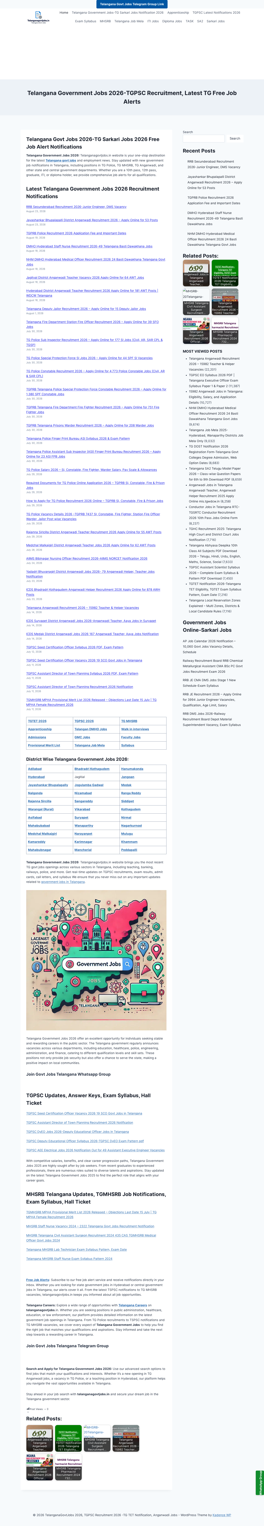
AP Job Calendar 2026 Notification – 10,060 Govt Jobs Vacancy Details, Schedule (209, 646)
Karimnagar (83, 842)
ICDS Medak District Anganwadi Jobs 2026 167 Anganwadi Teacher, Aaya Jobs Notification (92, 634)
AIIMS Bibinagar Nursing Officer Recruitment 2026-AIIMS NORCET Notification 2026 (86, 558)
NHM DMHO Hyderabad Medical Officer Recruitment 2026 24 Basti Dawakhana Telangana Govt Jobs (212, 239)
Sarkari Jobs (216, 21)
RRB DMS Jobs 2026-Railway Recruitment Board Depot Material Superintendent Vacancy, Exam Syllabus (212, 719)
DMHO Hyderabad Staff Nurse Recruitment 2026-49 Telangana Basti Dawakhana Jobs (89, 246)
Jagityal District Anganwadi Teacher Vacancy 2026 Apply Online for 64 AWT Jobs (85, 277)
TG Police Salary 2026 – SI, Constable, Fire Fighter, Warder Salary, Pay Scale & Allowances (91, 470)
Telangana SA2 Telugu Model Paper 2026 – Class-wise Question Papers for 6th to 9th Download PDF (215, 474)
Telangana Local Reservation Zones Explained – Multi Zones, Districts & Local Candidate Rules (214, 606)
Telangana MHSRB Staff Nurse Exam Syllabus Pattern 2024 (69, 1258)
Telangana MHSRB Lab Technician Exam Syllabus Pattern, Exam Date (76, 1249)
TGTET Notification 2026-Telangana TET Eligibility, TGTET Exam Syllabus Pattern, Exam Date (215, 589)
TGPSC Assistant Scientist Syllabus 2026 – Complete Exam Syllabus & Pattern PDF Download (214, 572)
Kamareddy (36, 842)
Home (64, 12)
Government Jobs (91, 189)
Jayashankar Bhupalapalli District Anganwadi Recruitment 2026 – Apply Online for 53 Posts (92, 220)
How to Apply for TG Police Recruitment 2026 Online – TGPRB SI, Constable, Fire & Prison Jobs (94, 501)
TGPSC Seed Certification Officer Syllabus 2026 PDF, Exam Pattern (74, 647)
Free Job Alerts (37, 1280)
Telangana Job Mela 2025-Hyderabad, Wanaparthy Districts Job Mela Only (216, 435)
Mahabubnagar (39, 850)
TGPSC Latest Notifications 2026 (216, 12)
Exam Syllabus (85, 21)
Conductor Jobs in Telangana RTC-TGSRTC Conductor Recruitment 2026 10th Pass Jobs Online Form (214, 512)
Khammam (129, 842)
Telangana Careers (133, 1305)
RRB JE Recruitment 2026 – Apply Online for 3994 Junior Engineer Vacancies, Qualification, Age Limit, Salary (212, 699)
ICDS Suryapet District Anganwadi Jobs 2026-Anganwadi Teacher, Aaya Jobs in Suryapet (91, 621)
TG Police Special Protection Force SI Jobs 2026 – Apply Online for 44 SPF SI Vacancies (89, 358)
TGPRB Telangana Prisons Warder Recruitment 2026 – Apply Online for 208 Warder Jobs (90, 425)
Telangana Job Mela (129, 21)
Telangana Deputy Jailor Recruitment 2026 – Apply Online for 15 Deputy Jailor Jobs (86, 309)
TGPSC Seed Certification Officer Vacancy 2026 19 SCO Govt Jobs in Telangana (84, 660)
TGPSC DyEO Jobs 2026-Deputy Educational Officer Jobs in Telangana (77, 1131)
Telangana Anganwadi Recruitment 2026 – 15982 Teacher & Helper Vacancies (82, 608)
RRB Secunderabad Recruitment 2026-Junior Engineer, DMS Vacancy (76, 207)
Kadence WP (222, 1515)
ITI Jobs (153, 21)
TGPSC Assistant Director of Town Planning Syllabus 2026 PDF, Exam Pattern (82, 673)
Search (188, 132)
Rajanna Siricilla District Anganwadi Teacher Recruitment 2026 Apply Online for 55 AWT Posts (93, 532)
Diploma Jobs (172, 21)
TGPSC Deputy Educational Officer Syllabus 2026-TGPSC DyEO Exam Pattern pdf (85, 1141)
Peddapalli (129, 850)
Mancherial (83, 850)
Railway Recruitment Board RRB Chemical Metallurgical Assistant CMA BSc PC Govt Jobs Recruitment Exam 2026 (213, 666)
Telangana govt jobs (61, 160)
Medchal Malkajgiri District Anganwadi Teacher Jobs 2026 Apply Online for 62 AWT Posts (91, 545)
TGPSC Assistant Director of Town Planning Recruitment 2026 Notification (79, 687)
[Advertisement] (132, 52)
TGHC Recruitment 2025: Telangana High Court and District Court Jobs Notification (215, 534)
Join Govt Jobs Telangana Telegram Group (67, 1345)
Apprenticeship (178, 12)
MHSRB (105, 21)
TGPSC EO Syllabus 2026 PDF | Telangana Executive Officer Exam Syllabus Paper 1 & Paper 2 (213, 380)
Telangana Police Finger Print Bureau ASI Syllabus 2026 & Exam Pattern (78, 438)
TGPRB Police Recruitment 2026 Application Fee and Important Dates (76, 233)
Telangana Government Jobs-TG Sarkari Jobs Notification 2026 (118, 12)
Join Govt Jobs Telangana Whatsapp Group (68, 1074)
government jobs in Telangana (63, 882)
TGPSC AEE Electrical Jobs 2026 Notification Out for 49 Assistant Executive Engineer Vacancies (95, 1150)
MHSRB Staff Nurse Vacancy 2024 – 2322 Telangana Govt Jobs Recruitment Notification (90, 1226)
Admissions (37, 737)
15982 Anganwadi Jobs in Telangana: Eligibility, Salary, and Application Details (216, 397)
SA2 (200, 21)
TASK (190, 21)
